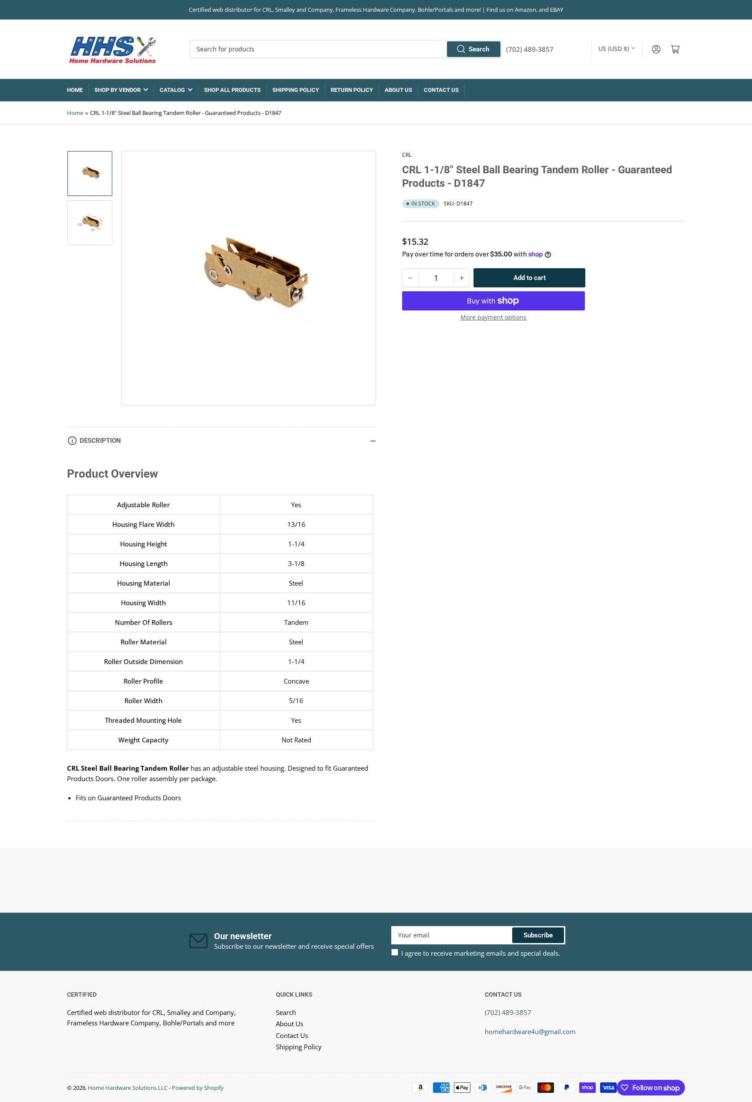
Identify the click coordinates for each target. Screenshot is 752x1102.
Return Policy (352, 90)
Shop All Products (232, 90)
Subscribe (538, 935)
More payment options (493, 317)
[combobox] (346, 49)
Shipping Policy (295, 90)
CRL (406, 154)
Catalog (172, 90)
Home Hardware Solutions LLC (128, 1088)
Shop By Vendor (117, 90)
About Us (398, 90)
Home (75, 90)
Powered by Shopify (198, 1088)
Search (479, 49)
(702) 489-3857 (508, 1012)
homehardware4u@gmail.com (530, 1031)
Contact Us (441, 90)
